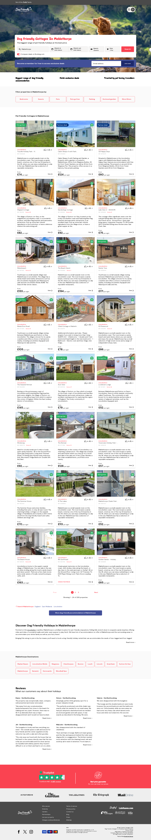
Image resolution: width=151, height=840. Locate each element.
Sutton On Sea (124, 664)
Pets (58, 99)
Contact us (70, 812)
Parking (92, 99)
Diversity (45, 809)
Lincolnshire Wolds (39, 664)
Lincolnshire (31, 630)
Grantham (111, 664)
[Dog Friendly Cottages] (24, 9)
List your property (48, 817)
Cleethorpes (68, 664)
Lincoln (99, 664)
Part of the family (24, 2)
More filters (126, 99)
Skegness (55, 664)
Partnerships (46, 814)
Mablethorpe (22, 671)
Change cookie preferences (51, 820)
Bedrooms (24, 99)
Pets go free (75, 99)
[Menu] (131, 9)
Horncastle (47, 671)
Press (68, 817)
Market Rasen (22, 664)
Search (128, 49)
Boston (80, 664)
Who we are (46, 806)
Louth (90, 664)
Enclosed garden (109, 99)
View (49, 174)
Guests (41, 99)
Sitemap (69, 820)
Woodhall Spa (61, 671)
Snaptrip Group (128, 836)
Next (96, 592)
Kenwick (35, 671)
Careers (44, 812)
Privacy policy (70, 809)
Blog (67, 814)
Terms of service (71, 806)
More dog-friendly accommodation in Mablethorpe (75, 613)
